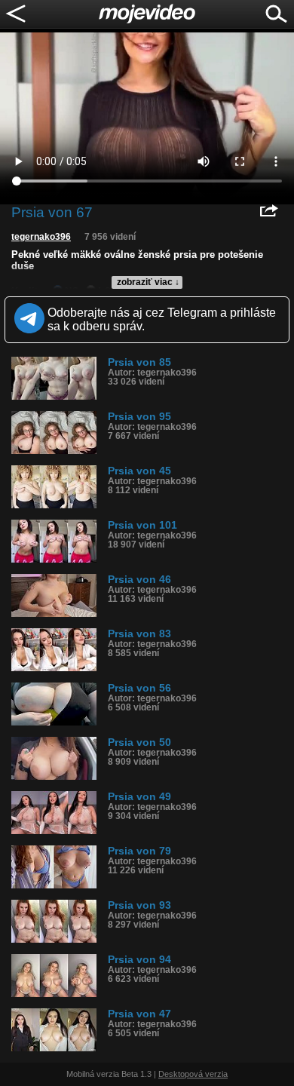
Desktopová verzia (193, 1073)
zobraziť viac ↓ (148, 282)
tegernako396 (41, 236)
